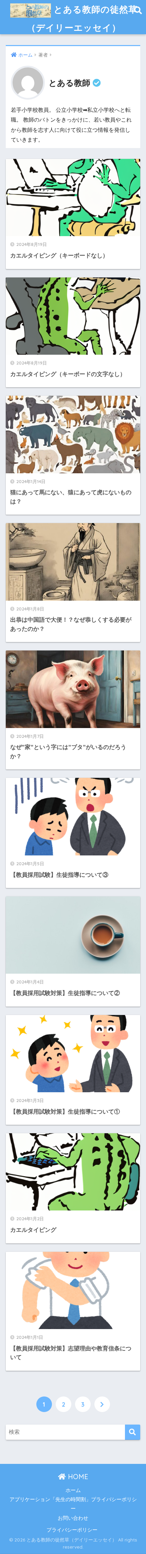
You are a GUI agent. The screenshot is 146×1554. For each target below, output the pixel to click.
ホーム (73, 1490)
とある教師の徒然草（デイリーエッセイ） (82, 18)
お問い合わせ (73, 1518)
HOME (77, 1476)
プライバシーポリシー (72, 1530)
